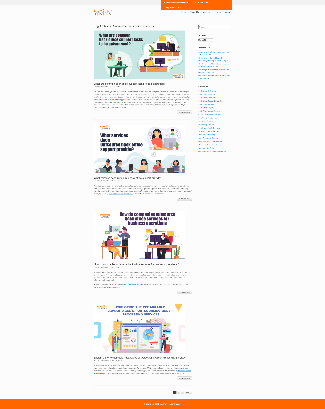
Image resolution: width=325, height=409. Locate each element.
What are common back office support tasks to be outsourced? (129, 83)
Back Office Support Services (209, 111)
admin (118, 86)
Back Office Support (205, 107)
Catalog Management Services (209, 114)
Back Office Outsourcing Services (210, 101)
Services (206, 11)
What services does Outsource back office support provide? (127, 178)
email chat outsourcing (206, 134)
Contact (227, 11)
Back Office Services (206, 104)
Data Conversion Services (208, 118)
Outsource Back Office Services (210, 141)
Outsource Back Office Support (209, 145)
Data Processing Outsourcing (209, 128)
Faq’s (218, 11)
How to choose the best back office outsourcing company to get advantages (213, 59)
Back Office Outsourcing (207, 97)
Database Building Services (208, 131)
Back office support (118, 99)
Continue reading (184, 112)
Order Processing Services (208, 138)
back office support (128, 284)
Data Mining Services (206, 124)
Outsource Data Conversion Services (212, 151)
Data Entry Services (205, 121)
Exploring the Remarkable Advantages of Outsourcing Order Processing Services (140, 357)
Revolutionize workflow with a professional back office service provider (213, 65)
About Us (194, 11)
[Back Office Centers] (103, 12)
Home (184, 11)
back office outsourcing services (121, 193)
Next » (188, 392)
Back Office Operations (207, 94)
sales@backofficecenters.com (177, 2)
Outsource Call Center (206, 148)
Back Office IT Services (207, 91)
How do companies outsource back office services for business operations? (136, 264)
